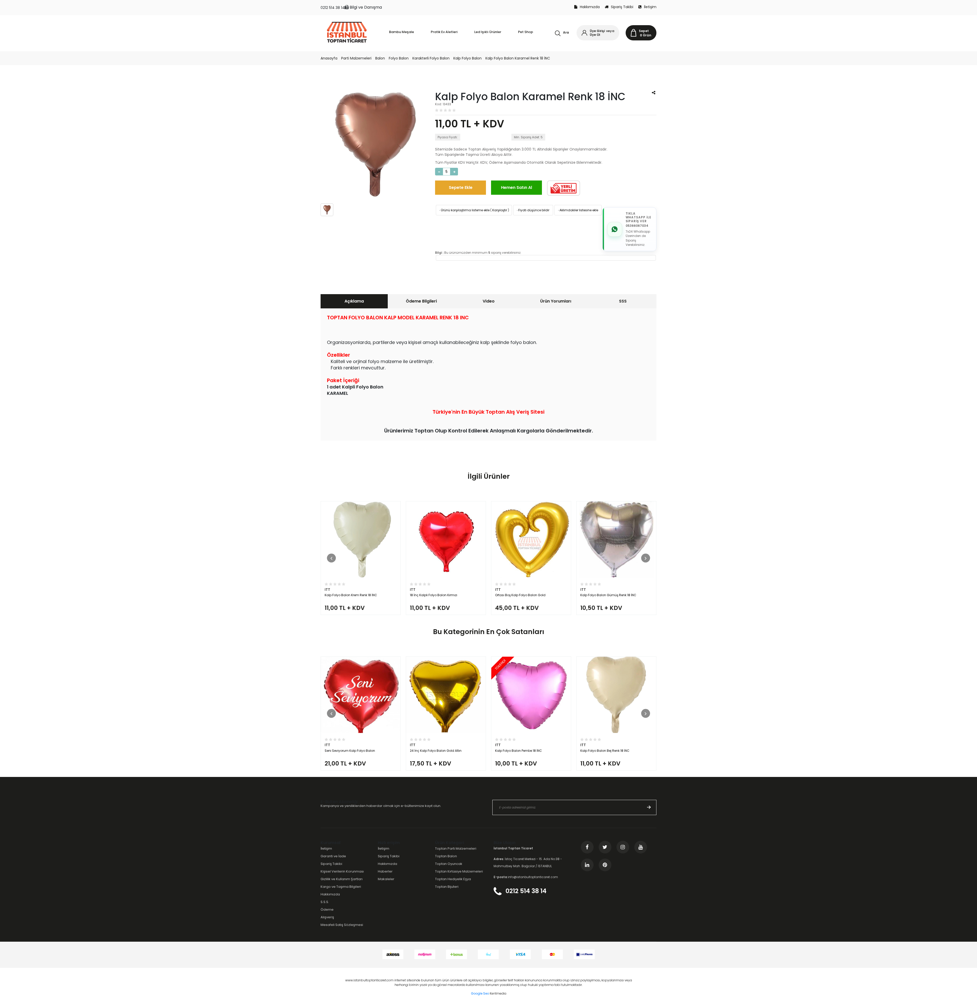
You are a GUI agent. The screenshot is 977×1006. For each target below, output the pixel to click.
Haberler (385, 871)
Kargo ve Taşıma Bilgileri (341, 886)
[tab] (354, 301)
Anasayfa (329, 58)
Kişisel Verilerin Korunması (342, 871)
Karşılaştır (499, 210)
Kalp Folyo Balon (467, 58)
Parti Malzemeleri (356, 58)
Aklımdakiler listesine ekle (577, 210)
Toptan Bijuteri (446, 886)
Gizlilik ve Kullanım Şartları (342, 879)
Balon (380, 58)
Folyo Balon (399, 58)
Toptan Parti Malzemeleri (455, 848)
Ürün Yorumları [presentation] (555, 301)
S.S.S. (325, 901)
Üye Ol (595, 35)
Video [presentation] (489, 301)
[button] (331, 558)
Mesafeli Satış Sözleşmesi (342, 924)
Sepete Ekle (460, 187)
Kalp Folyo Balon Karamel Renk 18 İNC (517, 58)
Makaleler (386, 879)
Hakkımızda (590, 7)
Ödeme (327, 909)
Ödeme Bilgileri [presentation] (421, 301)
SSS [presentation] (623, 301)
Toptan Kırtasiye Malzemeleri (459, 871)
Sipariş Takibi (622, 7)
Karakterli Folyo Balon (431, 58)
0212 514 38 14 (332, 7)
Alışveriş (327, 917)
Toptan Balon (446, 856)
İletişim (650, 7)
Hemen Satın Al (516, 187)
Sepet (644, 31)
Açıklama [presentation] (354, 301)
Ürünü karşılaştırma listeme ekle (464, 210)
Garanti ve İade (333, 856)
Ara (566, 32)
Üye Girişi (597, 31)
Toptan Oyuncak (448, 863)
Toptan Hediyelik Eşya (453, 879)
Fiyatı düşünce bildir (532, 210)
